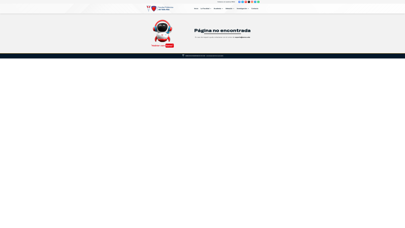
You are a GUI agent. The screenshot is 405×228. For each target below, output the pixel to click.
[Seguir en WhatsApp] (258, 2)
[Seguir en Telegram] (255, 2)
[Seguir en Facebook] (239, 2)
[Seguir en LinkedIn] (243, 2)
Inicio (196, 8)
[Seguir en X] (249, 2)
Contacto (254, 8)
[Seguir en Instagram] (252, 2)
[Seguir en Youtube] (246, 2)
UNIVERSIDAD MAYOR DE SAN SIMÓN (214, 55)
